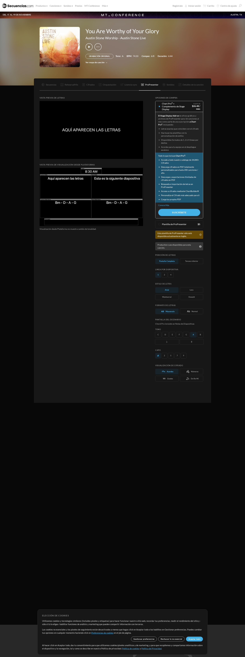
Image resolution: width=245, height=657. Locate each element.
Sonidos (67, 5)
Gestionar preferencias (143, 639)
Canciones (55, 5)
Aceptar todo (194, 639)
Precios (78, 5)
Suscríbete (179, 212)
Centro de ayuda (228, 5)
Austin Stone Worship (101, 38)
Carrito (210, 5)
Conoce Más (163, 205)
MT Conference (92, 5)
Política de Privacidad (151, 648)
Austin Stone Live (133, 38)
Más (104, 5)
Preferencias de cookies (102, 633)
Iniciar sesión (194, 5)
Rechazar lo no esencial (171, 639)
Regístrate (178, 5)
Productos (41, 5)
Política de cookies (130, 648)
